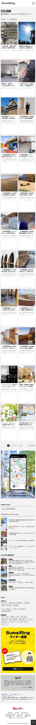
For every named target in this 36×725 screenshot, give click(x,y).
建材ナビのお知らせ (6, 605)
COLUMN (20, 714)
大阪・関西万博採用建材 (8, 509)
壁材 (7, 617)
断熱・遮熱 (23, 617)
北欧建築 (16, 605)
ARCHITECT (22, 609)
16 (20, 445)
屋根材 (12, 617)
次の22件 (31, 445)
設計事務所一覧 (10, 716)
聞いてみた (4, 603)
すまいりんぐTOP (7, 696)
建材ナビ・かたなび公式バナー (18, 718)
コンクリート (5, 624)
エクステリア (11, 621)
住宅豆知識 (26, 603)
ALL (3, 609)
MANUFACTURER (6, 611)
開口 (26, 621)
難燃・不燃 (4, 619)
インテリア (29, 619)
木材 (18, 617)
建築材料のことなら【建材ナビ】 (11, 694)
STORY (15, 609)
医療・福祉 (22, 619)
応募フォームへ (18, 669)
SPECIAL (8, 609)
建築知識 (19, 603)
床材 (3, 617)
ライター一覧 (26, 687)
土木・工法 (19, 621)
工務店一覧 (19, 716)
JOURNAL (28, 714)
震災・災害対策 (13, 619)
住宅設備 (4, 621)
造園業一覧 (27, 716)
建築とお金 (12, 603)
